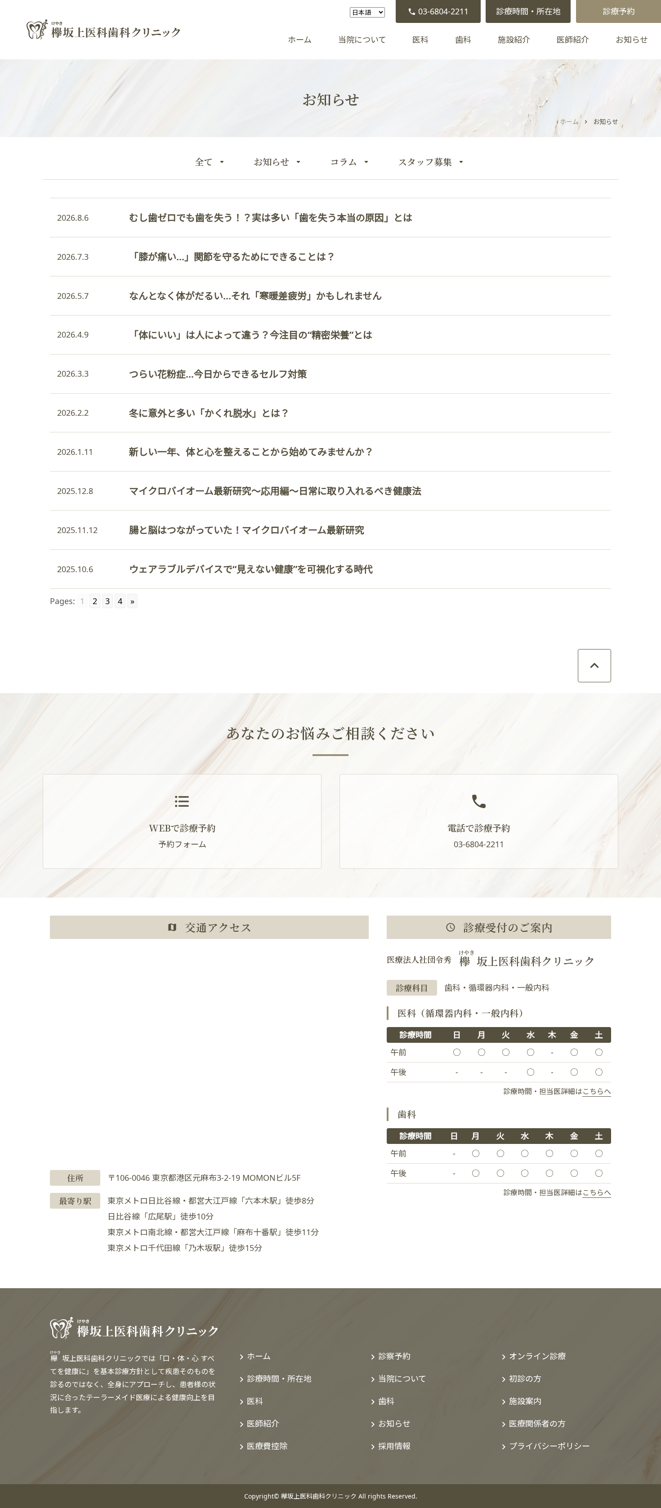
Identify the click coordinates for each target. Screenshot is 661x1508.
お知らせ (632, 39)
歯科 (463, 39)
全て (204, 161)
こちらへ (596, 1091)
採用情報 (394, 1446)
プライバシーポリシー (549, 1446)
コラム (343, 161)
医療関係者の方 (537, 1423)
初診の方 (525, 1378)
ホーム (300, 39)
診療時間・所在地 (528, 11)
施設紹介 (514, 39)
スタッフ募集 (425, 161)
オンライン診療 (537, 1356)
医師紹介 (573, 39)
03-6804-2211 (443, 11)
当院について (362, 39)
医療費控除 (267, 1446)
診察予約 (394, 1356)
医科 (420, 39)
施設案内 (525, 1401)
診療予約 (619, 11)
